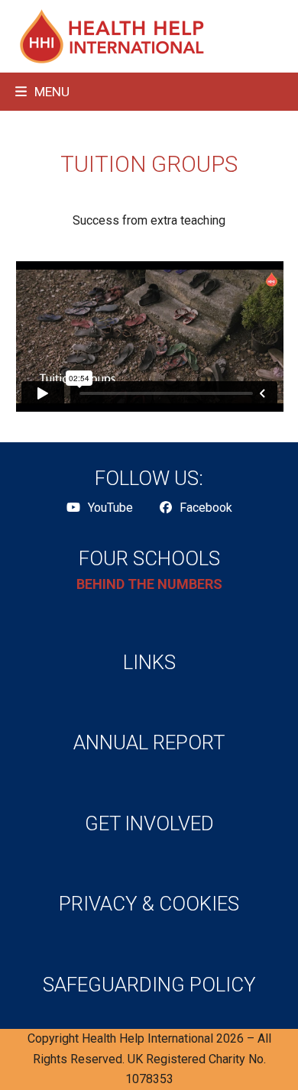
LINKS (149, 662)
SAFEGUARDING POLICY (149, 984)
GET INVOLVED (149, 823)
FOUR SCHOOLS (149, 558)
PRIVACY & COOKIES (149, 903)
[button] (42, 91)
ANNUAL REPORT (149, 742)
